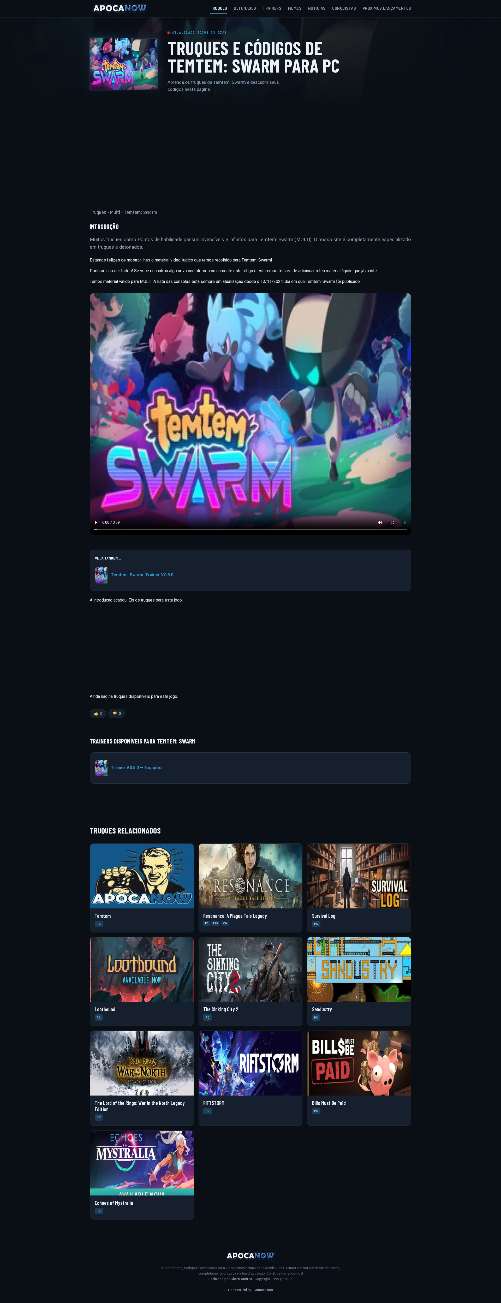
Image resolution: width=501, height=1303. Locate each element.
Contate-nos (263, 1290)
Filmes (294, 8)
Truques (218, 8)
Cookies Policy (239, 1290)
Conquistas (344, 8)
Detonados (245, 8)
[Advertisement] (250, 147)
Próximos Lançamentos (387, 8)
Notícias (317, 8)
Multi (115, 213)
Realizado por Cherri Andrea (230, 1279)
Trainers (272, 8)
